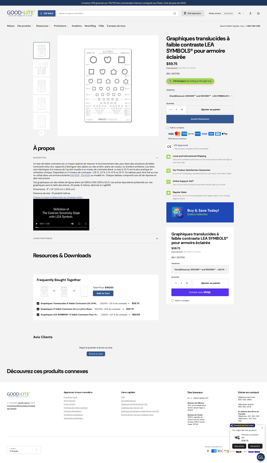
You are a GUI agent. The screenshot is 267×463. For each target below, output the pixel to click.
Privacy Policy (69, 404)
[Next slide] (41, 133)
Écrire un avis (96, 353)
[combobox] (117, 13)
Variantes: (170, 90)
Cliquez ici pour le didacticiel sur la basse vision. (58, 197)
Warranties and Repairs (73, 418)
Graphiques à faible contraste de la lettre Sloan (66, 309)
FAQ (122, 397)
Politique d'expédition (72, 411)
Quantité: (170, 103)
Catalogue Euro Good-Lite (132, 408)
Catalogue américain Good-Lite (134, 404)
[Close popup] (262, 427)
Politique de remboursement (76, 408)
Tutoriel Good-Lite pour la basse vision (137, 415)
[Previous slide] (41, 38)
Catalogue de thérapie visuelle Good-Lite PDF (140, 411)
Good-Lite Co (24, 403)
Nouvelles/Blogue (128, 401)
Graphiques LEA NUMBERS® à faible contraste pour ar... (69, 314)
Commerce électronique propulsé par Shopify (21, 407)
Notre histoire (69, 401)
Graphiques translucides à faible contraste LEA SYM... (69, 303)
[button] (257, 13)
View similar (239, 446)
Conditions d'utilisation (73, 415)
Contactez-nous (70, 397)
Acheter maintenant (200, 119)
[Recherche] (175, 13)
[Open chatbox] (261, 457)
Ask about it (255, 446)
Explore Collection (197, 214)
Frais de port (172, 68)
